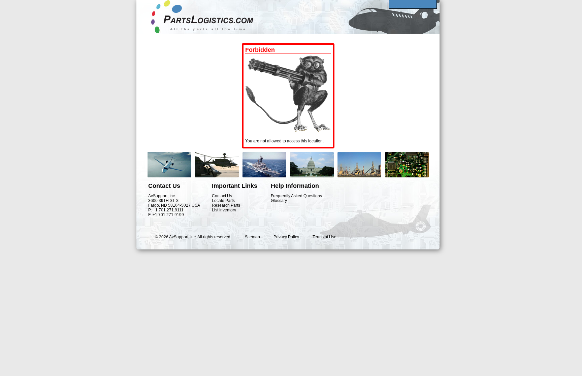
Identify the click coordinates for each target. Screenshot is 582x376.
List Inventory (224, 210)
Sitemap (252, 237)
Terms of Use (324, 237)
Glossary (279, 200)
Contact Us (222, 196)
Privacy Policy (286, 237)
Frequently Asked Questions (296, 196)
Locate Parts (223, 200)
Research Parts (226, 205)
